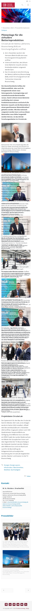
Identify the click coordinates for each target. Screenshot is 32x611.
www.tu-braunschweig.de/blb (11, 504)
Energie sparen (15, 465)
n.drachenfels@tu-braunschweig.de (17, 502)
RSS (25, 604)
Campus (4, 30)
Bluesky (18, 604)
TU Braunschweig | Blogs (22, 608)
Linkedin (10, 604)
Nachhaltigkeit (15, 470)
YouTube (21, 604)
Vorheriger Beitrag (7, 590)
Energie (6, 465)
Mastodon (14, 604)
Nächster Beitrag (28, 590)
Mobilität (7, 470)
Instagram (6, 604)
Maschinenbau (18, 467)
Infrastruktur (8, 467)
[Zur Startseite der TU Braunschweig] (8, 4)
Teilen (29, 476)
